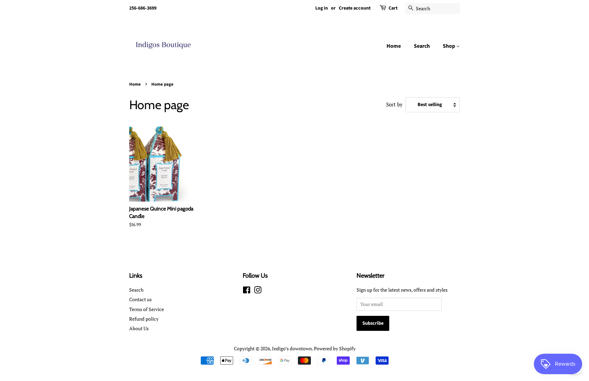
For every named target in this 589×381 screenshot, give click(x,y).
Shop (449, 46)
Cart (393, 8)
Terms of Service (146, 309)
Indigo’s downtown (292, 348)
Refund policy (143, 319)
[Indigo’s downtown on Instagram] (257, 291)
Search (422, 46)
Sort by (394, 104)
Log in (321, 8)
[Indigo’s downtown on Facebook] (247, 291)
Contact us (140, 299)
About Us (139, 328)
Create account (355, 8)
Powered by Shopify (335, 348)
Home (394, 46)
